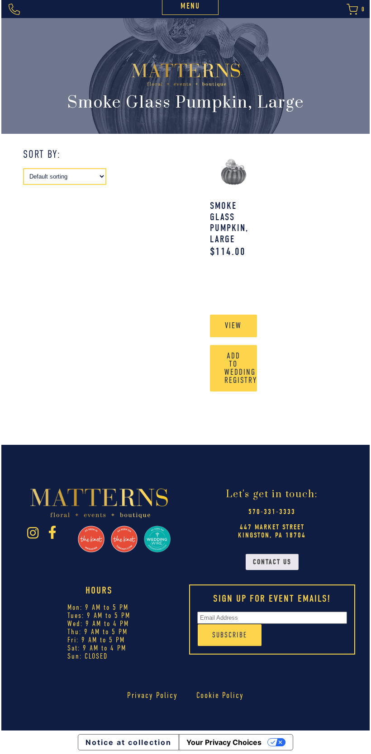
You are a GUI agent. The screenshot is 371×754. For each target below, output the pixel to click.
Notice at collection (128, 742)
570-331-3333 (271, 512)
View (233, 325)
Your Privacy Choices (224, 742)
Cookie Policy (220, 695)
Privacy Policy (152, 695)
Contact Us (272, 562)
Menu (190, 6)
